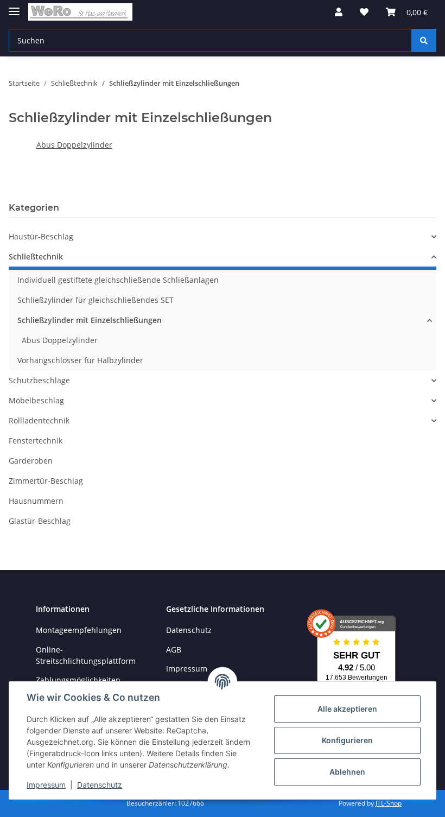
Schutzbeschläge (39, 380)
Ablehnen (347, 771)
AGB (173, 649)
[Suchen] (423, 40)
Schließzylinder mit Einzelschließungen (89, 320)
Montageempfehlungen (79, 630)
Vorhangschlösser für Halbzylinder (80, 360)
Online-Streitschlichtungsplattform (86, 655)
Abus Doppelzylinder (74, 145)
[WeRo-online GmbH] (80, 12)
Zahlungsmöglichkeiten (78, 680)
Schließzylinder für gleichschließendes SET (95, 300)
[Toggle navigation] (14, 7)
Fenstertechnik (35, 440)
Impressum (46, 784)
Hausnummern (36, 501)
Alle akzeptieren (347, 708)
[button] (338, 12)
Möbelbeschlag (36, 400)
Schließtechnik (36, 256)
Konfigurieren (347, 740)
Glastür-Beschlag (40, 521)
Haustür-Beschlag (41, 236)
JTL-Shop (389, 803)
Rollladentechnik (39, 420)
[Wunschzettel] (364, 12)
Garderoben (31, 460)
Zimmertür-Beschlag (46, 481)
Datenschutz (189, 630)
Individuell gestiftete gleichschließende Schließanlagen (118, 280)
